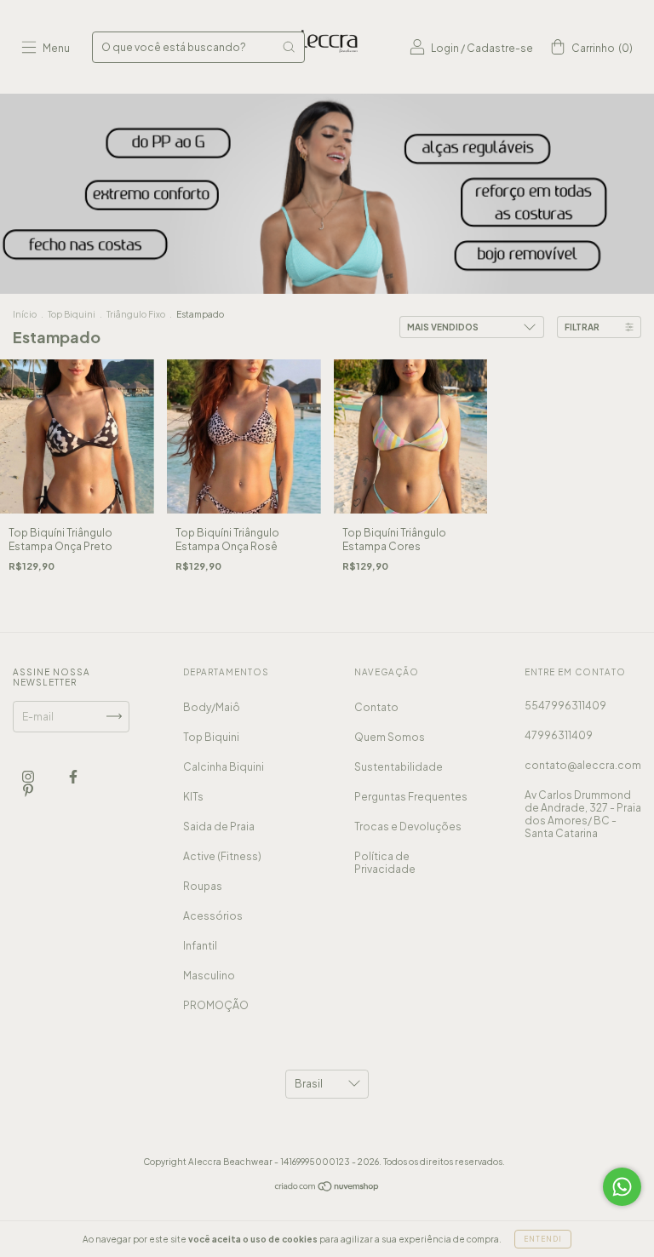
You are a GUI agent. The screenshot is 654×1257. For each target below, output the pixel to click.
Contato (376, 707)
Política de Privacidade (385, 862)
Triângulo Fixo (135, 314)
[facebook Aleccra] (73, 776)
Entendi (543, 1239)
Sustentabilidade (398, 767)
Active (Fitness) (222, 856)
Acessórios (213, 916)
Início (25, 314)
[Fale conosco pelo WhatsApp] (622, 1187)
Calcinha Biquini (223, 767)
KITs (193, 796)
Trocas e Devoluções (408, 826)
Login (445, 48)
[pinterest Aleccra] (28, 789)
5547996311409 (565, 705)
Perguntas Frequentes (411, 796)
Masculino (209, 975)
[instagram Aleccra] (29, 776)
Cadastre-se (500, 48)
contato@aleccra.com (583, 765)
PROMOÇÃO (216, 1005)
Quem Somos (389, 737)
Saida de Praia (219, 826)
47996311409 (559, 735)
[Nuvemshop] (327, 1188)
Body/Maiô (211, 707)
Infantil (200, 945)
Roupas (202, 886)
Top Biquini (71, 314)
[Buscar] (288, 46)
